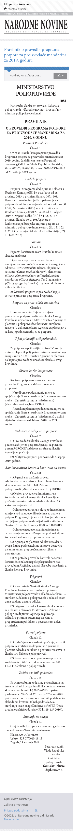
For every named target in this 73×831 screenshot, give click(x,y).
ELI (36, 810)
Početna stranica (17, 9)
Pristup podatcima (16, 810)
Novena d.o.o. (13, 819)
